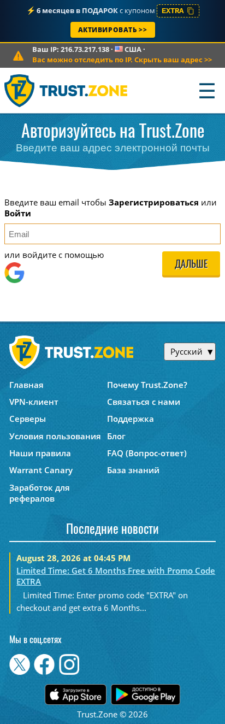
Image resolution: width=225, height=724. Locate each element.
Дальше (191, 265)
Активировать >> (112, 29)
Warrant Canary (41, 469)
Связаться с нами (143, 401)
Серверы (27, 418)
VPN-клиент (33, 401)
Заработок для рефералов (39, 493)
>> (122, 59)
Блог (116, 436)
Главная (26, 384)
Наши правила (40, 453)
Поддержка (130, 418)
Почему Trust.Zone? (147, 384)
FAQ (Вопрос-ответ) (147, 453)
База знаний (133, 469)
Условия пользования (55, 436)
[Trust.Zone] (66, 90)
